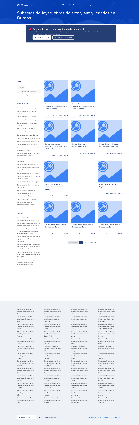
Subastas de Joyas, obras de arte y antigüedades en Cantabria (52, 311)
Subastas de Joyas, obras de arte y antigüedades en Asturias (25, 341)
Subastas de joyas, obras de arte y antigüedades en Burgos (28, 169)
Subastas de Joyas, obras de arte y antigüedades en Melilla (79, 356)
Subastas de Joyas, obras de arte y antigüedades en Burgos (25, 385)
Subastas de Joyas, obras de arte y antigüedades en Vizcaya (25, 378)
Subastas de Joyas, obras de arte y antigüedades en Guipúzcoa (52, 363)
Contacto (81, 5)
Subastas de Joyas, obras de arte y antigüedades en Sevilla (106, 341)
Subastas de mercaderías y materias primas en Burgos (28, 177)
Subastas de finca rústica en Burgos (28, 132)
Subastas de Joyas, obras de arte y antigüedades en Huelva (52, 393)
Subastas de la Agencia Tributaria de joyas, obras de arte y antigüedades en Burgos (28, 239)
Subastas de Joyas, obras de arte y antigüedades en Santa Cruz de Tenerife (106, 326)
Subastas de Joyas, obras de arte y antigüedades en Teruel (106, 363)
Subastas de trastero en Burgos (27, 120)
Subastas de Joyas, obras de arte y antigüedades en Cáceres (25, 393)
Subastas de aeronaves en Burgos (28, 141)
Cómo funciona (46, 5)
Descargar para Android (64, 37)
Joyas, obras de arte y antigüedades (29, 92)
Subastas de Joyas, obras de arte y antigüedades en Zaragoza (106, 400)
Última (91, 243)
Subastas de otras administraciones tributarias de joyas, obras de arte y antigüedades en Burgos (28, 246)
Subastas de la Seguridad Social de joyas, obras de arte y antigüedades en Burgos (28, 254)
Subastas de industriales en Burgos (28, 138)
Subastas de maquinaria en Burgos (28, 173)
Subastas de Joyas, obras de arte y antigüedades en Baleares (25, 363)
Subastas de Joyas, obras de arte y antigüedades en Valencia (106, 378)
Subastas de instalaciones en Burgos (29, 164)
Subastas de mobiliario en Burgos (28, 182)
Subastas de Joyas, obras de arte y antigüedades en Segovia (106, 334)
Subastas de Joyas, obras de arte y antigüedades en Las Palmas (79, 393)
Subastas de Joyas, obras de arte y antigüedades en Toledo (106, 370)
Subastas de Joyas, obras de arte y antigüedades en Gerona (52, 370)
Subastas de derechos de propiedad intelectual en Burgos (28, 154)
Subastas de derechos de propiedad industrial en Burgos (28, 149)
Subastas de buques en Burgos (27, 145)
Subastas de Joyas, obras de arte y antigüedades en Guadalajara (52, 385)
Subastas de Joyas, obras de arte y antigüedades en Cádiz (25, 400)
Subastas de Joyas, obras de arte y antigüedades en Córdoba (52, 341)
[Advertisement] (72, 59)
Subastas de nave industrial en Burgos (27, 124)
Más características (60, 5)
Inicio (36, 5)
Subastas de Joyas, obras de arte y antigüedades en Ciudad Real (52, 334)
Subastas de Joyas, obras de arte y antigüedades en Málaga (79, 348)
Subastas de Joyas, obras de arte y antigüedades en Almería (25, 334)
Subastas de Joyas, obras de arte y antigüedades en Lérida (79, 334)
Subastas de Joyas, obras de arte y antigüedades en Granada (52, 378)
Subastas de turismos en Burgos (27, 135)
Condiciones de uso (109, 417)
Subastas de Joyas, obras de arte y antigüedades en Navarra (79, 370)
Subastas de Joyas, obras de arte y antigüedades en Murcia (79, 363)
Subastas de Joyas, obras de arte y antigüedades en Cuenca (52, 356)
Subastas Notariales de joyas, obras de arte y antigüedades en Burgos (28, 224)
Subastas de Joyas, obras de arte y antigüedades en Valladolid (106, 385)
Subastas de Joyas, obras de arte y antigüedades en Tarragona (106, 356)
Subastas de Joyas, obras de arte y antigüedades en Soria (106, 348)
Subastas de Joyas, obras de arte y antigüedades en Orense (79, 378)
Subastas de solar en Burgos (26, 128)
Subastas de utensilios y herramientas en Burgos (25, 195)
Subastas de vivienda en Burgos (27, 108)
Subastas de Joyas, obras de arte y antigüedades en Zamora (106, 393)
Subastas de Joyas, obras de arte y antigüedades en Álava (25, 311)
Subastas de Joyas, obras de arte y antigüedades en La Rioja (106, 311)
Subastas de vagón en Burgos (26, 199)
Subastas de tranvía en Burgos (27, 190)
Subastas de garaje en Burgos (26, 117)
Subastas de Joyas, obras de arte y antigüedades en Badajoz (25, 356)
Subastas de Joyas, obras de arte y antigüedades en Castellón (52, 319)
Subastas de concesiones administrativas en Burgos (25, 203)
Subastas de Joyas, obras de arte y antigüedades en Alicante (25, 326)
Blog (89, 5)
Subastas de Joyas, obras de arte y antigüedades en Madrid (79, 341)
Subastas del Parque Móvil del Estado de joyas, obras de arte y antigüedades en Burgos (27, 231)
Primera (74, 243)
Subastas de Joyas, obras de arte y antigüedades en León (79, 319)
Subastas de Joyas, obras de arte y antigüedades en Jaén (79, 311)
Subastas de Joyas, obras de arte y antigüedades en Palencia (79, 385)
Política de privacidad (95, 417)
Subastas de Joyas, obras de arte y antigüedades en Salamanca (106, 319)
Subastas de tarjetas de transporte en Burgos (28, 186)
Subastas (72, 5)
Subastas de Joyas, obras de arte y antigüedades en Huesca (52, 400)
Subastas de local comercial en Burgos (27, 112)
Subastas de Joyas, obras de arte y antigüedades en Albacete (25, 319)
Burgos (21, 87)
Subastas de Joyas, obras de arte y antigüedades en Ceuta (52, 326)
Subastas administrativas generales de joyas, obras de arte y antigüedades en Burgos (28, 262)
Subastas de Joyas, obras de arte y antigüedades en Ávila (25, 348)
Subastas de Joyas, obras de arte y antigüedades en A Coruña (52, 348)
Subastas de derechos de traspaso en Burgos (28, 160)
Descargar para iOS (42, 37)
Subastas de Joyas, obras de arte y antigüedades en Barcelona (25, 370)
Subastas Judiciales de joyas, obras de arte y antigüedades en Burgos (28, 219)
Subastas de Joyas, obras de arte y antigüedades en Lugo (79, 326)
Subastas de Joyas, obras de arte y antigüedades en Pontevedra (79, 400)
